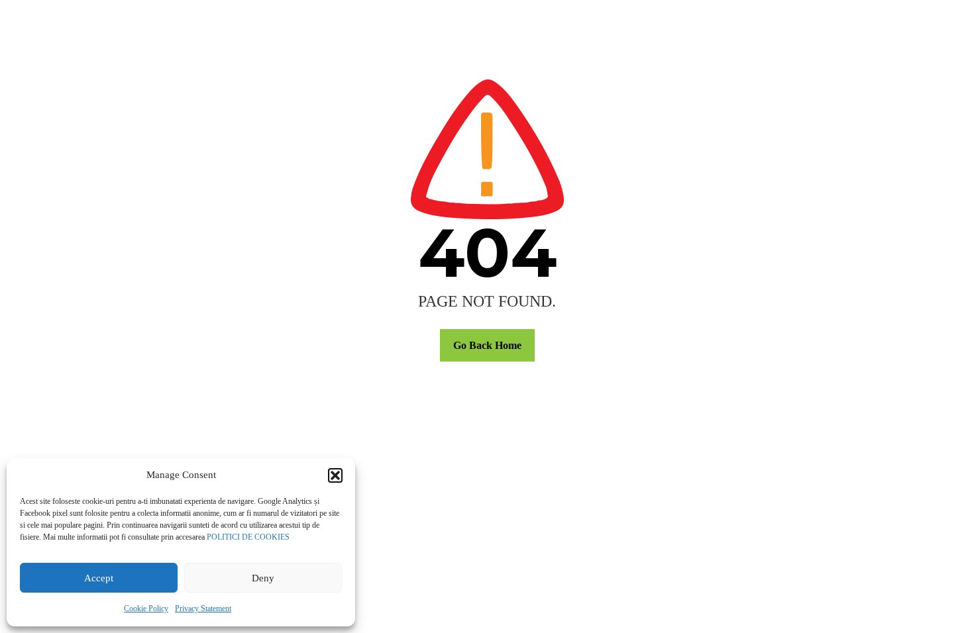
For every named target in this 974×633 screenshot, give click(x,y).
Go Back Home (487, 345)
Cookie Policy (146, 608)
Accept (98, 578)
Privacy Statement (203, 608)
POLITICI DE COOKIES (248, 537)
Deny (263, 578)
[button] (335, 475)
